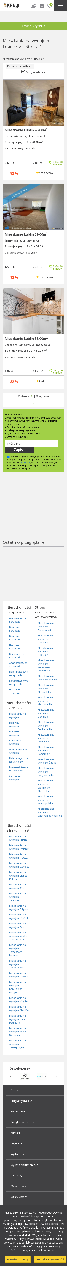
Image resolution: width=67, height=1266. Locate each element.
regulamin (25, 462)
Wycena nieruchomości (25, 1165)
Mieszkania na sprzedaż (17, 620)
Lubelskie (38, 58)
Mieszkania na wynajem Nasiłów (19, 1008)
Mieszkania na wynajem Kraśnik (18, 916)
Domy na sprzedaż (14, 628)
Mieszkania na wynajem (16, 58)
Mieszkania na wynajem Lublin (18, 838)
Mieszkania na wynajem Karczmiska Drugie (17, 987)
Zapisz (19, 449)
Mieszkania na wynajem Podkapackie (46, 725)
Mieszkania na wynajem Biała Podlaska (17, 1019)
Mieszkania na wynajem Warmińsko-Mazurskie (46, 786)
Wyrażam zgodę (17, 1259)
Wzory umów (19, 1197)
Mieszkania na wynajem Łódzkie (48, 677)
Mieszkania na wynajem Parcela (19, 974)
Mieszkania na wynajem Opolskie (46, 713)
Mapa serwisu (19, 1186)
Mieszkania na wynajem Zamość (19, 864)
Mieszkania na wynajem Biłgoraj (18, 907)
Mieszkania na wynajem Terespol (17, 897)
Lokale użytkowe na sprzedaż (18, 682)
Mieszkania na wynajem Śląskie (47, 761)
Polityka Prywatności (50, 1259)
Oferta (14, 1090)
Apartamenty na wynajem (18, 751)
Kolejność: (18, 66)
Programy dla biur (21, 1101)
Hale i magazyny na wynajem (18, 759)
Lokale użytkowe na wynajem (18, 768)
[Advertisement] (33, 512)
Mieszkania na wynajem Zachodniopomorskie (50, 812)
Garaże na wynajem (15, 777)
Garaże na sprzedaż (15, 691)
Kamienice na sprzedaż (17, 655)
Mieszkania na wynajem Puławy (18, 856)
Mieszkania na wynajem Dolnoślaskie (46, 626)
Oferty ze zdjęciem (36, 72)
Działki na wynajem (14, 733)
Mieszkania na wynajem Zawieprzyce (17, 1044)
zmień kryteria (33, 26)
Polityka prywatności (23, 1122)
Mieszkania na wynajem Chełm (18, 886)
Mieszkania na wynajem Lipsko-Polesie (18, 875)
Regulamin (17, 1143)
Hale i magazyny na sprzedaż (18, 673)
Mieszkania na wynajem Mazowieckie (46, 701)
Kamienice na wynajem (17, 742)
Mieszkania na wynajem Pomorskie (46, 750)
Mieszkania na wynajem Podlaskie (46, 738)
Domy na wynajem (14, 724)
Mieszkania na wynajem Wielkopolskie (46, 800)
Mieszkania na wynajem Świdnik (19, 847)
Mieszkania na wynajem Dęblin (18, 925)
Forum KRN (18, 1111)
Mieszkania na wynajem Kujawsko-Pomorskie (46, 665)
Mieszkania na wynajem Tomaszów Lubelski (17, 950)
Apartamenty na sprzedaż (18, 664)
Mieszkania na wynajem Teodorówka (17, 964)
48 (37, 396)
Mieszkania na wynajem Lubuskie (46, 651)
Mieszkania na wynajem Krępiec (18, 999)
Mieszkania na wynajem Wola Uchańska (17, 1031)
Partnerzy (16, 1175)
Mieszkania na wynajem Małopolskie (46, 688)
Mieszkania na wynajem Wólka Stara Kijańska (18, 936)
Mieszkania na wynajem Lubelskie (46, 639)
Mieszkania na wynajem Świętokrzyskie (46, 771)
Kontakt (15, 1133)
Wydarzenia (18, 1154)
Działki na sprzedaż (14, 646)
